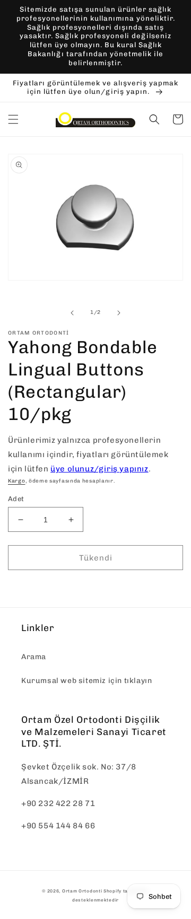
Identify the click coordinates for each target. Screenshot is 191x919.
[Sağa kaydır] (119, 313)
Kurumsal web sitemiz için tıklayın (86, 680)
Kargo (16, 481)
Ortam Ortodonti (82, 891)
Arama (33, 656)
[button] (13, 119)
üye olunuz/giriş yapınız (99, 469)
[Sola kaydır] (72, 313)
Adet (16, 499)
